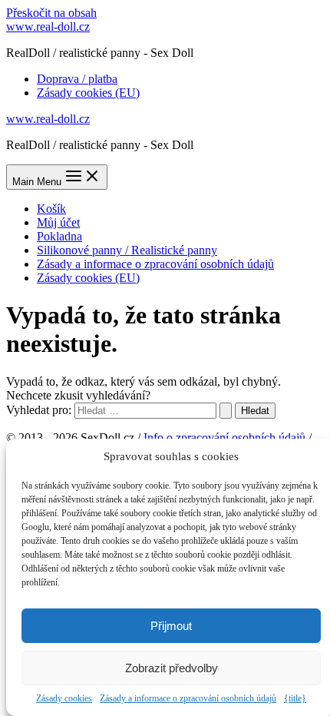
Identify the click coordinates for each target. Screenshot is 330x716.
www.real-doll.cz (48, 26)
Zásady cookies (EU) (88, 92)
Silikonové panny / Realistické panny (127, 250)
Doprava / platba (77, 78)
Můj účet (58, 222)
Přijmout (171, 625)
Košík (51, 208)
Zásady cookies (64, 698)
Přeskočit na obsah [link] (51, 12)
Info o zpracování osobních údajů (224, 437)
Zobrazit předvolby (171, 668)
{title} (295, 698)
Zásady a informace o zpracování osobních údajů (188, 698)
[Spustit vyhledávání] (225, 411)
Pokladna (59, 236)
